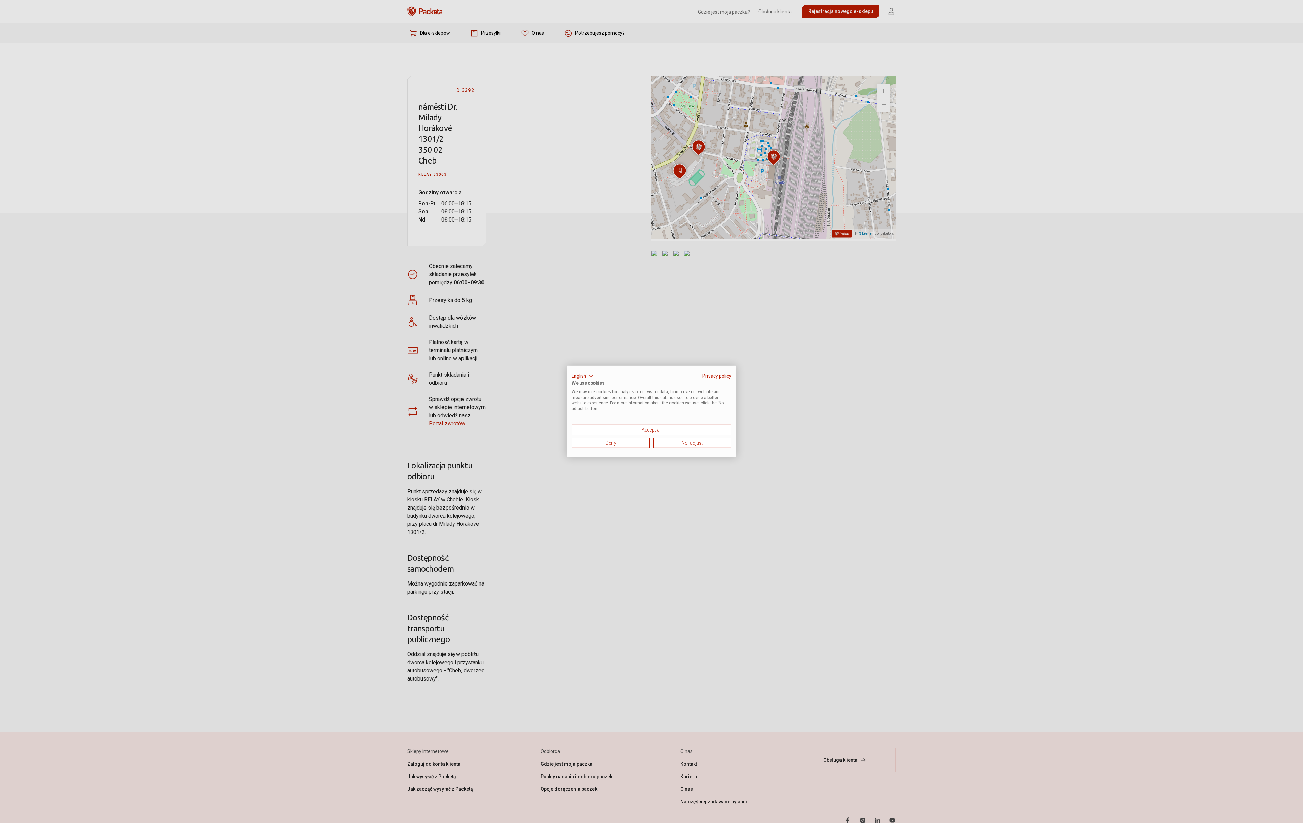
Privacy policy (716, 376)
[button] (582, 376)
